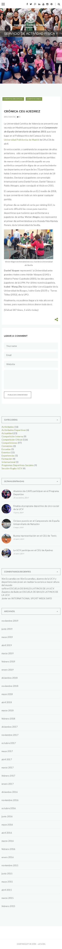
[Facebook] (27, 4)
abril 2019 (7, 645)
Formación (7, 458)
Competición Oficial (13, 99)
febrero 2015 (8, 906)
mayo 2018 (7, 694)
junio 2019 (7, 628)
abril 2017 (7, 759)
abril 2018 (7, 702)
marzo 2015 (8, 898)
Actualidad (7, 433)
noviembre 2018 (10, 686)
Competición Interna (12, 436)
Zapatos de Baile (10, 591)
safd (4, 588)
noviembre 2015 (10, 865)
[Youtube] (43, 4)
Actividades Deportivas (14, 430)
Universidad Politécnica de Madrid (21, 139)
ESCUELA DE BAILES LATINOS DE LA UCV (32, 588)
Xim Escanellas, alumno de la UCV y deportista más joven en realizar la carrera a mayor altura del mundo (30, 581)
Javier (5, 598)
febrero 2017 (8, 775)
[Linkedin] (39, 4)
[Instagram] (47, 4)
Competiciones (34, 99)
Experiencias (8, 455)
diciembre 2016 (9, 792)
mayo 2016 (7, 824)
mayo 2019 (7, 637)
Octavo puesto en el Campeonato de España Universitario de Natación (36, 522)
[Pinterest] (51, 4)
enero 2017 (8, 783)
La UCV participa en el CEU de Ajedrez (33, 550)
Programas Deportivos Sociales (26, 57)
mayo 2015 (7, 881)
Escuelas (6, 449)
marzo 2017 (8, 767)
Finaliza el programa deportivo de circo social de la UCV (36, 507)
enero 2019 (8, 669)
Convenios (7, 446)
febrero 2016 (8, 849)
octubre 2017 (9, 743)
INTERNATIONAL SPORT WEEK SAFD (31, 598)
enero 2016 (8, 857)
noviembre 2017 (10, 734)
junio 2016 (7, 816)
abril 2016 (7, 832)
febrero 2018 (8, 718)
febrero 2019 (8, 661)
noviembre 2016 (10, 800)
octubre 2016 (9, 808)
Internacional (8, 462)
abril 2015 (7, 889)
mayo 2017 (7, 751)
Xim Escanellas (9, 578)
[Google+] (35, 4)
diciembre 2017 (9, 726)
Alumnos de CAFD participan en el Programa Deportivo (31, 67)
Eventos (6, 452)
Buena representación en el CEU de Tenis (34, 535)
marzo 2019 (8, 653)
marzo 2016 (8, 840)
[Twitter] (31, 4)
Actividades (8, 426)
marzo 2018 (8, 710)
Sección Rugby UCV (12, 468)
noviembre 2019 (10, 620)
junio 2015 (7, 873)
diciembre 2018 (9, 677)
